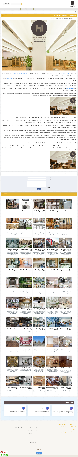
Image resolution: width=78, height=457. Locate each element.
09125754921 (6, 3)
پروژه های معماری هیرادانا (47, 9)
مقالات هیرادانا (37, 9)
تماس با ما (12, 9)
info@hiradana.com (31, 433)
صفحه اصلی (65, 9)
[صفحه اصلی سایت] (72, 4)
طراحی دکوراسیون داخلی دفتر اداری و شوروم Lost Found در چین (63, 15)
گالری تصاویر (23, 9)
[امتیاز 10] (6, 15)
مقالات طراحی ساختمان (64, 12)
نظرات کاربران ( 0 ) (52, 18)
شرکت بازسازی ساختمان (66, 73)
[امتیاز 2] (2, 15)
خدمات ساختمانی (58, 9)
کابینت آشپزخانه (63, 432)
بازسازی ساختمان (17, 73)
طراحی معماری (71, 12)
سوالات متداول (30, 9)
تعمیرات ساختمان (70, 88)
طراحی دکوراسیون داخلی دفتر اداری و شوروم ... (51, 12)
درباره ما (18, 9)
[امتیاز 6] (4, 15)
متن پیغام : (49, 187)
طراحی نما (64, 429)
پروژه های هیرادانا (62, 424)
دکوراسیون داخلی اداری (23, 73)
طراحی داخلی (64, 428)
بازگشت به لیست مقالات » (72, 18)
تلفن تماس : (48, 179)
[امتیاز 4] (3, 15)
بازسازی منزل (9, 78)
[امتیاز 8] (5, 15)
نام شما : (49, 177)
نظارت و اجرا (64, 434)
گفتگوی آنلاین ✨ (39, 453)
